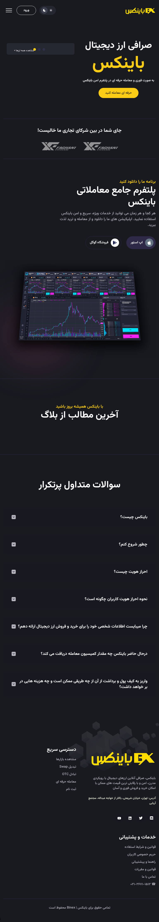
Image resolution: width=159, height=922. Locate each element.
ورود (26, 10)
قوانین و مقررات (145, 869)
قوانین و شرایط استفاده (140, 847)
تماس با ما (149, 877)
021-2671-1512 (143, 884)
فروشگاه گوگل (99, 242)
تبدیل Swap (67, 766)
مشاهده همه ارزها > (24, 50)
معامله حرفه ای (66, 781)
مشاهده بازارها (66, 759)
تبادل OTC (69, 774)
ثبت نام (71, 789)
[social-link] (151, 818)
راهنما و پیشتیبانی (144, 862)
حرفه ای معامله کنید (118, 93)
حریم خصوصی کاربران (141, 854)
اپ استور (137, 242)
